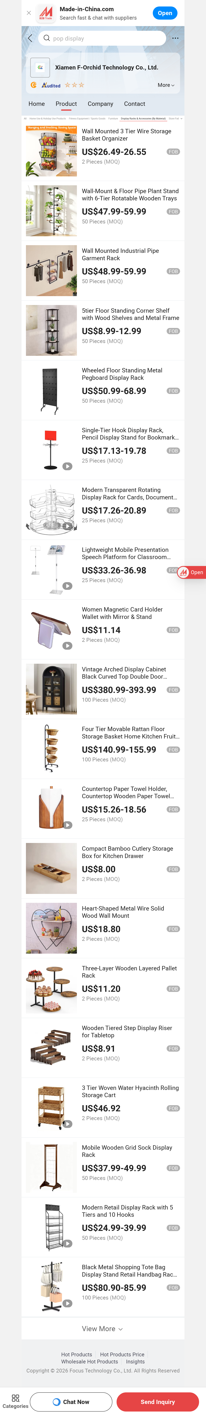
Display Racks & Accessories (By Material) (143, 118)
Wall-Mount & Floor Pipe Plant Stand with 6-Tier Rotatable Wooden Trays (130, 194)
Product (66, 103)
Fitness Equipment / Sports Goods (87, 118)
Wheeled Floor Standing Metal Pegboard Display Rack (122, 373)
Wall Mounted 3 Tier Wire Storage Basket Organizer (126, 134)
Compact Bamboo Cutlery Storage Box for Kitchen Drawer (127, 852)
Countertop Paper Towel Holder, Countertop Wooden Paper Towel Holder (126, 795)
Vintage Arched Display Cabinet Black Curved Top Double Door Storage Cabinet (124, 676)
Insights (135, 1361)
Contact (134, 103)
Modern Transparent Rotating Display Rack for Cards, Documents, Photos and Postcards (130, 496)
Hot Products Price (122, 1354)
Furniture (113, 118)
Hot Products (76, 1354)
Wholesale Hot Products (89, 1361)
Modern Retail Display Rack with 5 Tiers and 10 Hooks (127, 1211)
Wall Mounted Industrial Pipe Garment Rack (120, 254)
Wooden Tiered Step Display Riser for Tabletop (127, 1031)
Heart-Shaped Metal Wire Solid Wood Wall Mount (123, 912)
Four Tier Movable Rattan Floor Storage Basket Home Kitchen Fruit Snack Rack (129, 736)
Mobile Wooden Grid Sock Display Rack (127, 1151)
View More (99, 1328)
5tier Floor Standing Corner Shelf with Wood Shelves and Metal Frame (130, 314)
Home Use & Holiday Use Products (48, 118)
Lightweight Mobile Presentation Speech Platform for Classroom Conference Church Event (125, 556)
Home (37, 103)
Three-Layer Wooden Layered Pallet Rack (129, 971)
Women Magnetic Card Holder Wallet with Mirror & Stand (122, 613)
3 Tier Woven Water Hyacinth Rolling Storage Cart (130, 1091)
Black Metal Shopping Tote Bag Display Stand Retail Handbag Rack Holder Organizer (129, 1274)
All (25, 118)
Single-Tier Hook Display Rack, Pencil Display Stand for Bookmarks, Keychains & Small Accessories (130, 437)
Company (100, 103)
